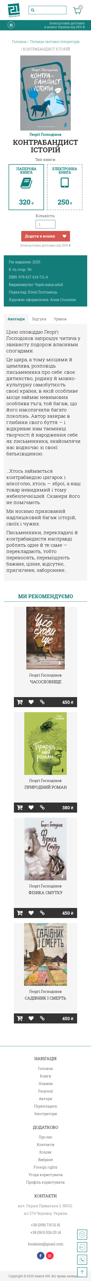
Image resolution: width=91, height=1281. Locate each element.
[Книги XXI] (13, 10)
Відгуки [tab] (39, 319)
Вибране (45, 1159)
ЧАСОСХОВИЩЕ (45, 681)
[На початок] (82, 1272)
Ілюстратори (45, 1113)
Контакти (45, 1144)
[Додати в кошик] (19, 702)
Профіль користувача (45, 1182)
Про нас (45, 1137)
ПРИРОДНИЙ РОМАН (46, 787)
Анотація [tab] (16, 319)
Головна (45, 1068)
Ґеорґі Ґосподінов (45, 134)
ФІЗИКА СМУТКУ (46, 892)
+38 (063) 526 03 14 (45, 1232)
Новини (46, 1083)
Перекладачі (45, 1106)
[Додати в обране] (64, 236)
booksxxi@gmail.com (45, 1244)
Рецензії (45, 1091)
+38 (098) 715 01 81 (45, 1225)
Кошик (45, 1152)
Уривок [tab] (60, 319)
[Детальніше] (42, 702)
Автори (45, 1098)
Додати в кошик (40, 236)
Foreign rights (45, 1167)
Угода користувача (46, 1174)
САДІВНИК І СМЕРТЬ (45, 998)
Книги (45, 1076)
